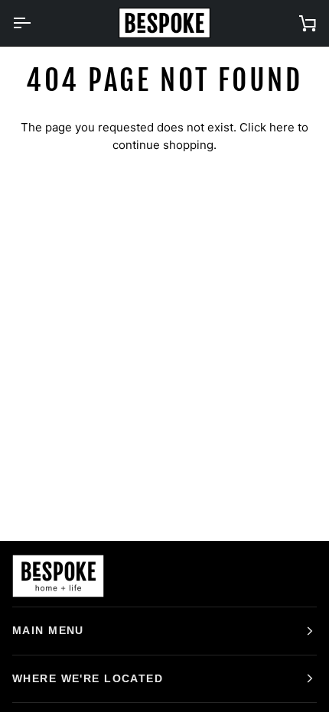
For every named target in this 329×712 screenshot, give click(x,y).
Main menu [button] (48, 630)
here (282, 127)
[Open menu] (35, 23)
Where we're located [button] (87, 678)
